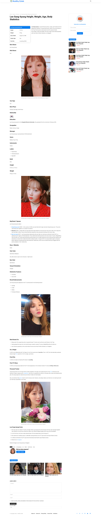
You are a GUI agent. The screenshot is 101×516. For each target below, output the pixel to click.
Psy (16, 353)
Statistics (14, 14)
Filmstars (17, 14)
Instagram (19, 439)
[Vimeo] (85, 513)
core (51, 371)
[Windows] (88, 513)
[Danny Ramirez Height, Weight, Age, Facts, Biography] (72, 63)
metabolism (26, 373)
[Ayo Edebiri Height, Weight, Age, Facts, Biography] (18, 468)
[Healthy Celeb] (17, 1)
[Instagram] (80, 513)
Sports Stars (79, 71)
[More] (49, 23)
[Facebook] (77, 513)
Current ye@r (13, 505)
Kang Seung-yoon (15, 227)
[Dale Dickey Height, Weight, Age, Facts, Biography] (53, 468)
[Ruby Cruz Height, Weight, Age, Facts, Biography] (36, 468)
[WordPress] (90, 513)
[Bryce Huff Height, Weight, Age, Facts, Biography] (72, 70)
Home (11, 14)
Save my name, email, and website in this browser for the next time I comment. (27, 500)
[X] (82, 513)
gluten (20, 377)
